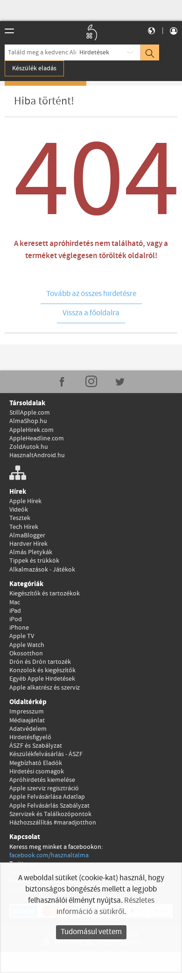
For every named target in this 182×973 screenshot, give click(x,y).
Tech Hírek (23, 527)
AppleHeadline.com (36, 438)
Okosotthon (26, 653)
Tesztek (19, 518)
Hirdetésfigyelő (30, 737)
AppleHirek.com (31, 430)
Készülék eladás (34, 68)
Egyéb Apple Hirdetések (42, 679)
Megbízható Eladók (35, 763)
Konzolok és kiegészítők (42, 670)
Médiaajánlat (27, 720)
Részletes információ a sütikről (105, 906)
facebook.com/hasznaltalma (49, 855)
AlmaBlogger (27, 535)
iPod (15, 619)
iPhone (19, 628)
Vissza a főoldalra (91, 313)
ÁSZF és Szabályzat (35, 746)
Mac (14, 602)
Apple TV (21, 636)
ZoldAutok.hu (28, 447)
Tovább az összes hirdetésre (91, 294)
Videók (18, 509)
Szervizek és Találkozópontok (50, 814)
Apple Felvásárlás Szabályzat (49, 806)
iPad (15, 611)
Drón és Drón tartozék (40, 662)
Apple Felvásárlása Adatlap (47, 797)
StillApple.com (29, 413)
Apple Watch (26, 645)
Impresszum (26, 711)
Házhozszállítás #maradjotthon (52, 822)
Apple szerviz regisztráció (44, 788)
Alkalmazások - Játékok (42, 569)
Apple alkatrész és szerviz (44, 687)
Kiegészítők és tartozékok (44, 593)
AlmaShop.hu (28, 421)
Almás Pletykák (30, 552)
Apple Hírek (25, 501)
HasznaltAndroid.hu (37, 455)
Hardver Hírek (28, 544)
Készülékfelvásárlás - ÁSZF (46, 754)
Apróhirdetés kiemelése (42, 780)
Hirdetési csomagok (36, 771)
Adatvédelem (28, 729)
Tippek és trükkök (34, 561)
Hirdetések (94, 52)
